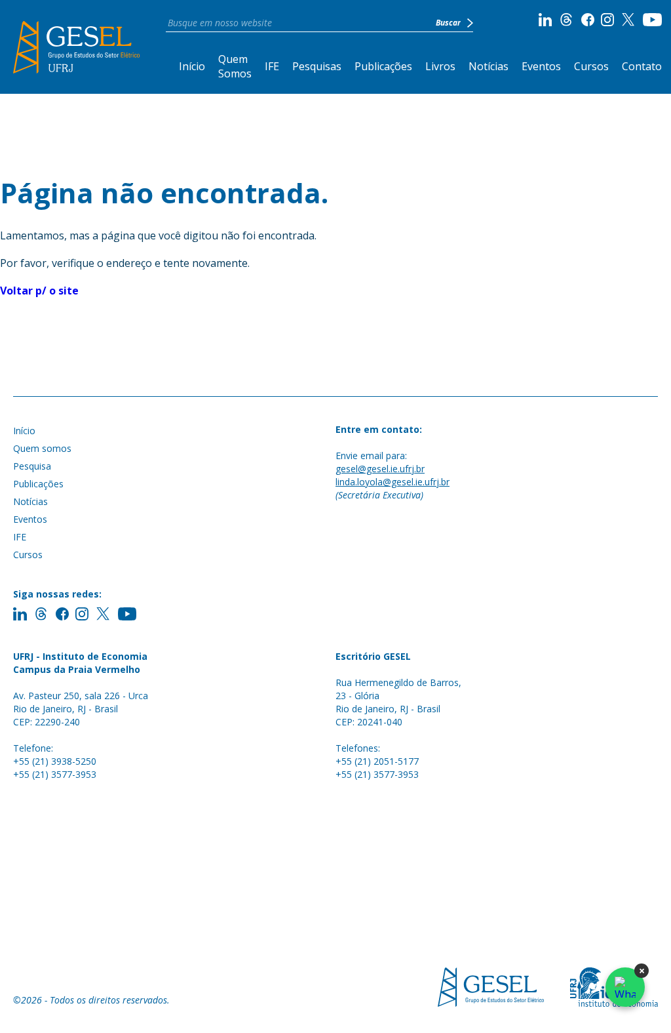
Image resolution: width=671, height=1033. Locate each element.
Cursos (591, 66)
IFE (272, 66)
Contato (642, 66)
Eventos (541, 66)
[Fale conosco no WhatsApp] (625, 987)
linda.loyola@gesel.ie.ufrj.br (393, 482)
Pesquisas (316, 66)
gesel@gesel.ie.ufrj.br (380, 468)
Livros (440, 66)
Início (192, 66)
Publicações (383, 66)
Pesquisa (32, 466)
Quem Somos (235, 66)
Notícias (488, 66)
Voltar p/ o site (39, 290)
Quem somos (42, 448)
